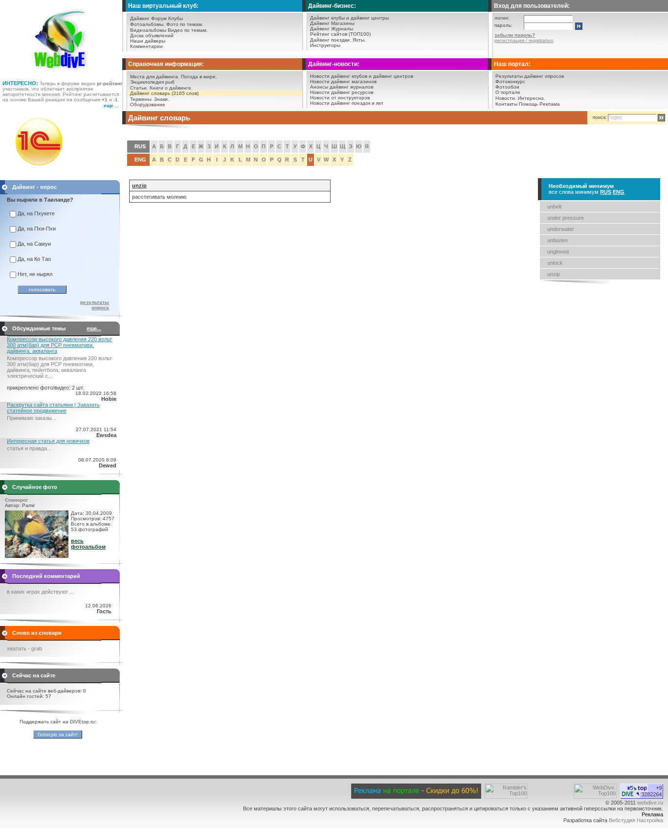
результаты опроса (94, 305)
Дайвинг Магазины (332, 23)
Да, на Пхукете (36, 213)
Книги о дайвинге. (171, 88)
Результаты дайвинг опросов (529, 76)
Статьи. (139, 88)
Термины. (141, 99)
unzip (553, 274)
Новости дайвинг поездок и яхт (346, 103)
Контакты (506, 104)
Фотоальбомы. (147, 24)
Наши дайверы (147, 41)
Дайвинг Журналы (331, 28)
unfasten (557, 240)
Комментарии (146, 46)
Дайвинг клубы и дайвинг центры (349, 18)
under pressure (565, 218)
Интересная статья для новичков (48, 441)
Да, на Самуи (34, 244)
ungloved (558, 251)
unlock (555, 263)
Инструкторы (325, 45)
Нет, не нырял (35, 274)
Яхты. (359, 40)
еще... (94, 328)
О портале (507, 92)
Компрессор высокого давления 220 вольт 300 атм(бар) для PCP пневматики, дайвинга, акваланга (59, 345)
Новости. (505, 98)
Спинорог (16, 500)
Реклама (549, 104)
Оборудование (147, 104)
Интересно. (531, 98)
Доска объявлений (152, 35)
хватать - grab (24, 648)
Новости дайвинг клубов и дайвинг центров (361, 76)
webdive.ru (650, 803)
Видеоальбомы (148, 30)
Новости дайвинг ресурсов (341, 92)
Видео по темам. (188, 30)
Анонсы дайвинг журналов (341, 87)
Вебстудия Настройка (636, 820)
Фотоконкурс (510, 81)
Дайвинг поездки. (330, 40)
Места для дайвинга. (154, 76)
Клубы (175, 18)
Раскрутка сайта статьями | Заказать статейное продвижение (53, 408)
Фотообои (507, 87)
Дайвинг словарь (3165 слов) (164, 93)
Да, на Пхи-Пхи (37, 228)
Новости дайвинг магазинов (343, 81)
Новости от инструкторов (340, 97)
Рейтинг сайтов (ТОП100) (340, 34)
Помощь (528, 104)
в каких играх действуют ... (40, 592)
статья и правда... (29, 448)
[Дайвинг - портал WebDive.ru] (61, 73)
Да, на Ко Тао (34, 259)
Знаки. (161, 99)
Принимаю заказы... (31, 418)
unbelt (554, 206)
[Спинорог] (36, 556)
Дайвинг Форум (148, 18)
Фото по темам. (184, 24)
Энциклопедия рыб (152, 82)
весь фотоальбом (88, 544)
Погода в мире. (199, 76)
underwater (560, 229)
